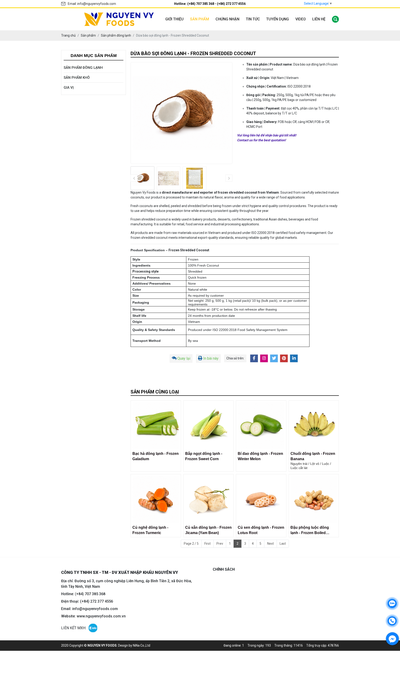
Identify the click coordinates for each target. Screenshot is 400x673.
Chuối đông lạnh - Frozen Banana (313, 456)
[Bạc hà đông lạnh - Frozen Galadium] (155, 425)
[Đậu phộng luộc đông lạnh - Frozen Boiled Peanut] (314, 499)
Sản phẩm (199, 19)
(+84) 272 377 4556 (231, 4)
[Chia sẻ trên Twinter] (274, 358)
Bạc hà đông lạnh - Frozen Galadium (155, 456)
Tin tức (253, 19)
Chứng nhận (227, 19)
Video (300, 19)
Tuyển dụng (277, 19)
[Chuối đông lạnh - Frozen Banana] (314, 425)
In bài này (211, 358)
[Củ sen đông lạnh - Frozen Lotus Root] (261, 499)
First (207, 543)
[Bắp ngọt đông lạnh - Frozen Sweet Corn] (208, 425)
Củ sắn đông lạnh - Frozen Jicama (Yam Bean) (208, 530)
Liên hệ (318, 19)
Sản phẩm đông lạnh (83, 68)
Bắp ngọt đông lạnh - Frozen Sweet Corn (203, 456)
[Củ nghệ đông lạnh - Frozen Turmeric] (155, 499)
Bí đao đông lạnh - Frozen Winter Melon (260, 456)
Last (283, 543)
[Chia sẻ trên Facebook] (254, 358)
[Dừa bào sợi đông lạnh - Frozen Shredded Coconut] (142, 178)
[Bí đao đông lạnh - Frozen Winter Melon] (261, 425)
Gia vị (69, 87)
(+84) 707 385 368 (200, 4)
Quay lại (183, 358)
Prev (219, 543)
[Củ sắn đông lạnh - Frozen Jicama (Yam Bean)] (208, 499)
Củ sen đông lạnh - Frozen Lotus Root (261, 530)
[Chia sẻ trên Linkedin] (294, 358)
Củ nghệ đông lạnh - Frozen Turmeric (150, 530)
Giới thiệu (174, 19)
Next (270, 543)
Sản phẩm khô (77, 77)
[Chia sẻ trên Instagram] (264, 358)
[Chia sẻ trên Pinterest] (284, 358)
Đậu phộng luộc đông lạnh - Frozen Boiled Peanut (310, 530)
